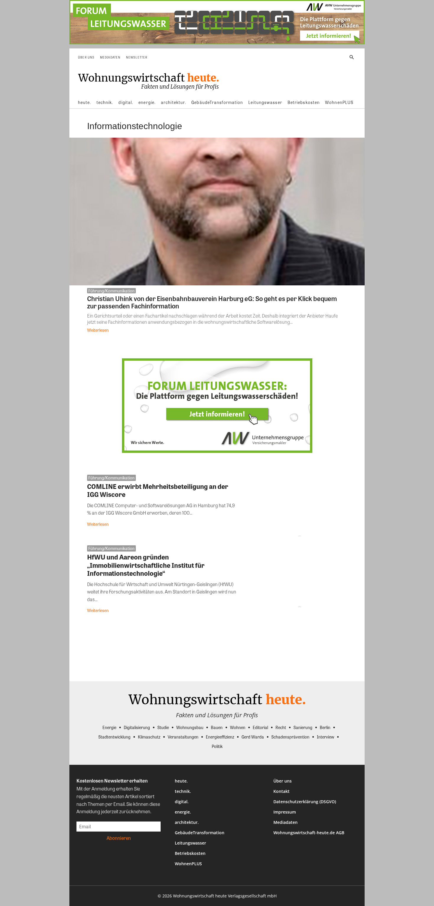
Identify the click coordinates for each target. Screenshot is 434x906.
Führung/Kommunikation (111, 290)
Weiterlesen (98, 330)
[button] (352, 57)
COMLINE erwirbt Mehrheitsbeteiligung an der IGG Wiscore (157, 490)
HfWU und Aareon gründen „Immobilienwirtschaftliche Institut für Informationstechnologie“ (146, 565)
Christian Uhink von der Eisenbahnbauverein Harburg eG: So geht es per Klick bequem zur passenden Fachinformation (212, 302)
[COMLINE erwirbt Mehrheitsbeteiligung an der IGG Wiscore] (297, 505)
